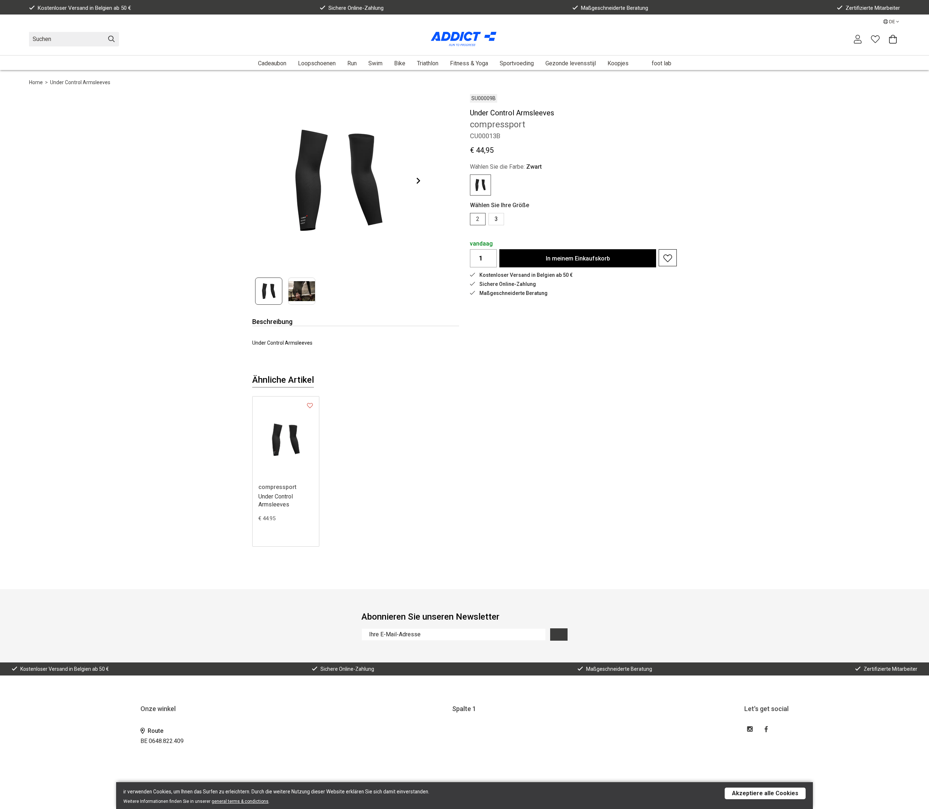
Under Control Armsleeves (80, 82)
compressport (277, 487)
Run (352, 63)
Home (36, 82)
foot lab (661, 63)
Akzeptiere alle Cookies (765, 793)
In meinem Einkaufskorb (578, 258)
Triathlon (427, 63)
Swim (375, 63)
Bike (399, 63)
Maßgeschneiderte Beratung (614, 8)
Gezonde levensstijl (570, 63)
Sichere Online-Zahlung (356, 8)
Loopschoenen (317, 63)
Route (154, 730)
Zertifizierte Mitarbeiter (873, 8)
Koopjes (618, 63)
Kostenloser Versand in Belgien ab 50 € (84, 8)
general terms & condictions (240, 801)
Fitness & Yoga (469, 63)
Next (412, 180)
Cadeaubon (272, 63)
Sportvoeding (517, 63)
